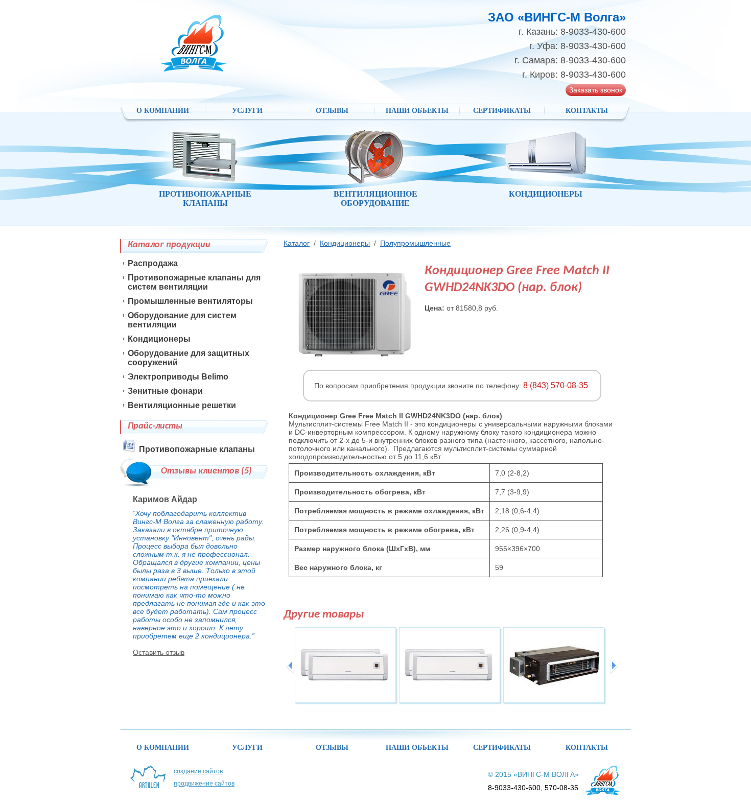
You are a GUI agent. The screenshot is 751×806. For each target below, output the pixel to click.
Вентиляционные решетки (182, 405)
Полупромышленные (415, 243)
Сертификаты (502, 110)
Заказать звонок (595, 90)
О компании (162, 110)
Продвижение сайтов (204, 783)
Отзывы (332, 110)
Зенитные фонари (165, 391)
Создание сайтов (198, 771)
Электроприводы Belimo (178, 376)
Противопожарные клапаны (197, 449)
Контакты (587, 110)
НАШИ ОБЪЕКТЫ (417, 110)
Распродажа (153, 263)
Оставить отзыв (158, 652)
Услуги (247, 110)
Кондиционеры (345, 243)
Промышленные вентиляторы (190, 301)
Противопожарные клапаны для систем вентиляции (194, 282)
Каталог (297, 243)
